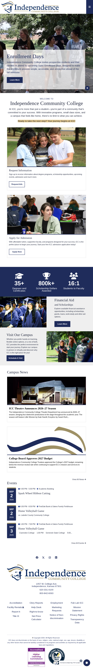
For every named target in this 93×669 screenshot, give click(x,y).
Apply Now (17, 252)
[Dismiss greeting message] (81, 660)
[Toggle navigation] (89, 7)
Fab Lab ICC (77, 603)
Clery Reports (36, 603)
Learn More (15, 80)
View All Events (77, 543)
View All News (78, 479)
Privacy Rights (77, 615)
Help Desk (36, 607)
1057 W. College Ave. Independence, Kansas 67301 (46, 585)
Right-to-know (36, 612)
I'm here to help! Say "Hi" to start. (70, 663)
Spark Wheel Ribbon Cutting (34, 493)
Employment (57, 603)
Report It (16, 612)
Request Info (16, 184)
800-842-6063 (46, 593)
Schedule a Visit (15, 358)
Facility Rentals (14, 607)
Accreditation (16, 603)
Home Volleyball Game (31, 510)
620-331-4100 (46, 590)
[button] (86, 662)
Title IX (16, 616)
